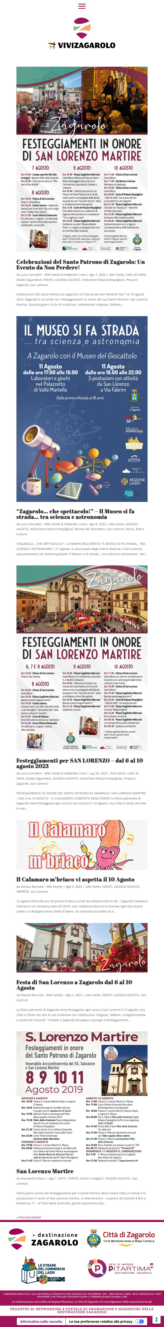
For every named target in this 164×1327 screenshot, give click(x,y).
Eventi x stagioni (92, 1178)
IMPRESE (22, 891)
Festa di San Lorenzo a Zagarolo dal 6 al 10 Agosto (74, 984)
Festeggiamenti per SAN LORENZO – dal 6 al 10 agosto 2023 (79, 763)
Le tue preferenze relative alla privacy (100, 1321)
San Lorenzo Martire (45, 1171)
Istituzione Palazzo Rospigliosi (103, 280)
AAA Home (116, 275)
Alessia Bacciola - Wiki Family (41, 887)
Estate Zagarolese (29, 280)
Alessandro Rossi (33, 1178)
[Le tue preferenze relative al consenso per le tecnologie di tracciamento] (156, 1319)
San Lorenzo (39, 285)
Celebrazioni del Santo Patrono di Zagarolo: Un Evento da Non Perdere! (80, 264)
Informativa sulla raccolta (41, 1321)
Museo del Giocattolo (90, 529)
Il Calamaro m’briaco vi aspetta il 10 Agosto (75, 879)
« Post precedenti (28, 1217)
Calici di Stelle (136, 275)
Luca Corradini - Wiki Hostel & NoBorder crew (53, 275)
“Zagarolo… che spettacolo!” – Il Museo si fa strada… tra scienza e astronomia (75, 513)
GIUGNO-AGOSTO (67, 280)
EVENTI (48, 280)
